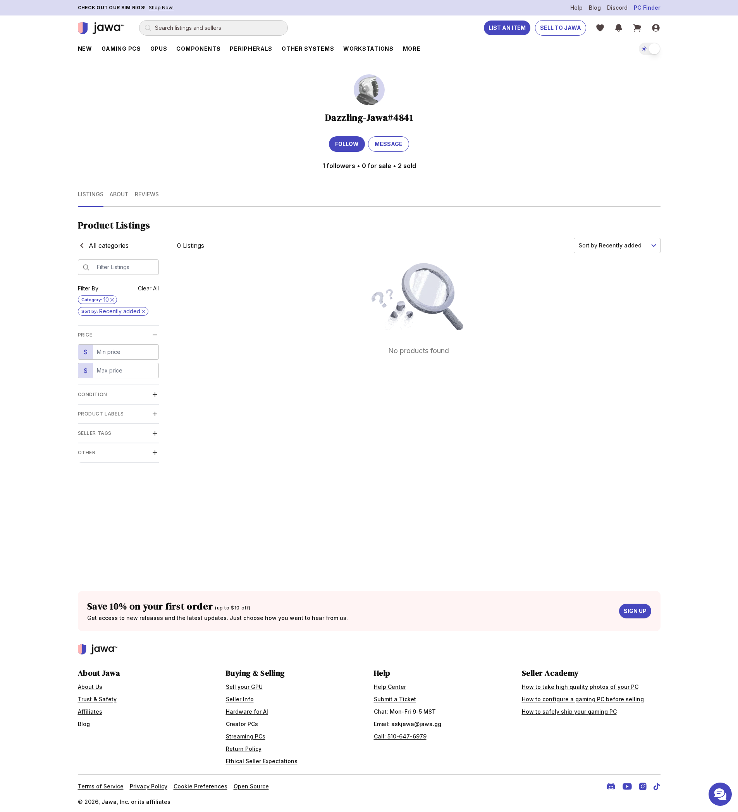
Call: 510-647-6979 (400, 736)
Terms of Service (101, 786)
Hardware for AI (247, 711)
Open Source (251, 786)
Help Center (390, 686)
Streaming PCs (245, 736)
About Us (90, 686)
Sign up (635, 611)
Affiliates (90, 711)
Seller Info (240, 699)
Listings (90, 194)
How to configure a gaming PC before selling (583, 699)
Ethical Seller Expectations (262, 761)
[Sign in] (656, 28)
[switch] (650, 49)
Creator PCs (242, 724)
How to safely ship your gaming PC (569, 711)
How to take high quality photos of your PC (580, 686)
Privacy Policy (148, 786)
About (119, 194)
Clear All (148, 288)
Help (576, 7)
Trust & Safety (97, 699)
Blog (595, 7)
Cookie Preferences (200, 786)
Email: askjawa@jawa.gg (407, 724)
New (85, 48)
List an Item (507, 27)
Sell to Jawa (560, 27)
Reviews (147, 194)
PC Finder (647, 7)
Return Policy (243, 748)
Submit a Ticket (395, 699)
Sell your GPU (244, 686)
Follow (347, 144)
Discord (617, 7)
